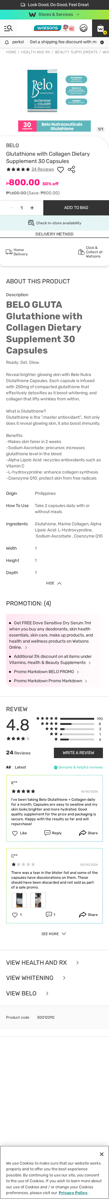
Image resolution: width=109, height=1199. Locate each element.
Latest (20, 767)
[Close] (101, 1154)
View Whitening (30, 978)
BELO (12, 145)
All (8, 767)
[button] (100, 28)
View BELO (22, 993)
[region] (54, 1172)
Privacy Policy (73, 1192)
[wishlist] (60, 169)
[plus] (32, 208)
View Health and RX (37, 963)
